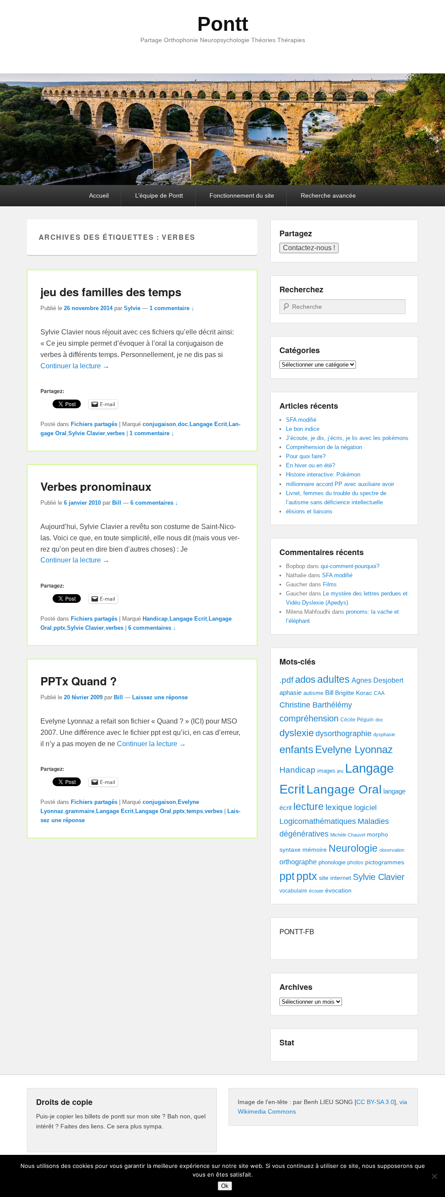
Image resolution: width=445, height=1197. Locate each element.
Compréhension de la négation (324, 447)
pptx (59, 628)
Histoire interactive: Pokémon (323, 474)
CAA (379, 693)
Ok (225, 1186)
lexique (338, 807)
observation (391, 850)
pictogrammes (384, 862)
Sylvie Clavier (86, 433)
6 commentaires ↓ (154, 502)
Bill (116, 502)
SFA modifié (301, 420)
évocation (338, 890)
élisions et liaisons (309, 511)
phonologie (332, 863)
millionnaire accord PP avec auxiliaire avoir (340, 484)
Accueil (99, 195)
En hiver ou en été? (310, 465)
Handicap (155, 618)
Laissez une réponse (160, 697)
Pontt (222, 24)
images (326, 770)
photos (355, 863)
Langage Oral (153, 811)
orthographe (298, 862)
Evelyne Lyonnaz (354, 749)
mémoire (314, 849)
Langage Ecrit (208, 424)
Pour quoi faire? (305, 456)
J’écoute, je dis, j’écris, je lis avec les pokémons (347, 438)
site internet (335, 878)
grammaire (79, 811)
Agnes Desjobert (377, 680)
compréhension (309, 718)
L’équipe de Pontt (159, 195)
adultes (333, 679)
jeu (340, 771)
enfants (296, 749)
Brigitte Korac (353, 692)
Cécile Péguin (357, 719)
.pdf (286, 679)
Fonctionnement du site (241, 195)
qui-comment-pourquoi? (350, 566)
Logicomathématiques (317, 821)
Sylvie (132, 308)
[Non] (434, 1176)
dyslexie (296, 732)
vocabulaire (293, 890)
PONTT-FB (296, 931)
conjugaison (159, 424)
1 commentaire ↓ (171, 308)
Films (330, 584)
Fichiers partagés (94, 424)
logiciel (365, 808)
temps (194, 811)
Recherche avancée (328, 195)
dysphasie (384, 734)
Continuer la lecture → (75, 366)
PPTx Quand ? (78, 681)
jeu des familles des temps (110, 292)
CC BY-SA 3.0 (375, 1101)
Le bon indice (302, 429)
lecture (308, 806)
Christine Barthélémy (315, 704)
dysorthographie (343, 733)
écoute (316, 890)
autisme (313, 693)
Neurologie (353, 848)
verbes (116, 433)
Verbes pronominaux (95, 486)
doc (183, 424)
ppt (287, 876)
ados (305, 679)
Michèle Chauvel (347, 834)
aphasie (290, 692)
